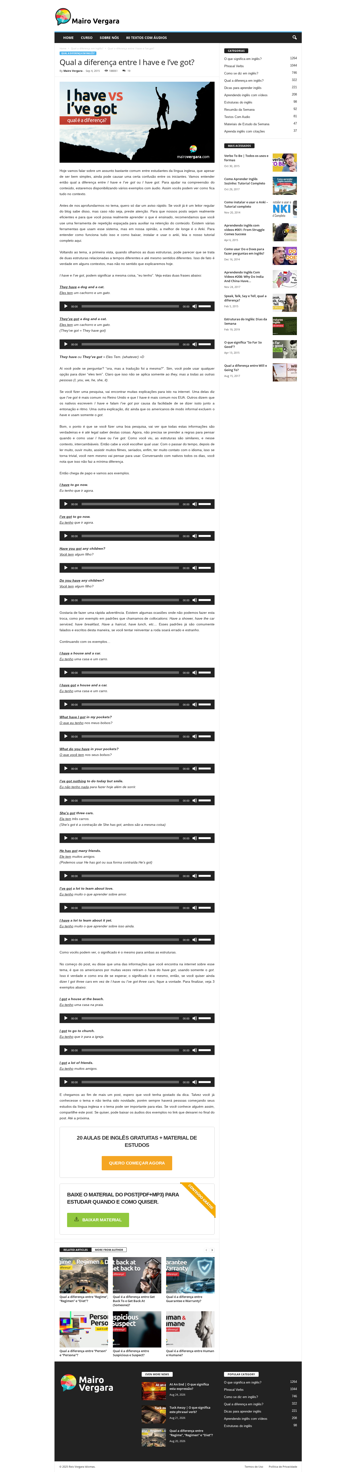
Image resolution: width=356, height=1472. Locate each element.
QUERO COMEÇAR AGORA (137, 1163)
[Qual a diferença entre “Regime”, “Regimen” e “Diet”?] (84, 1275)
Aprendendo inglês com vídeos (246, 95)
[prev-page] (206, 1249)
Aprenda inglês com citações (244, 131)
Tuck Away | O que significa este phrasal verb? (190, 1409)
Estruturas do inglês (238, 102)
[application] (137, 306)
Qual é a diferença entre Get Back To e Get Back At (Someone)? (134, 1301)
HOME (68, 37)
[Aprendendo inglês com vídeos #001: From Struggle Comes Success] (285, 232)
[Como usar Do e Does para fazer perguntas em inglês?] (285, 256)
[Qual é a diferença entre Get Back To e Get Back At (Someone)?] (137, 1275)
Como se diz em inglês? (241, 73)
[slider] (205, 305)
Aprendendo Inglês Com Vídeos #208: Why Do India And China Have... (244, 276)
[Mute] (194, 306)
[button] (294, 37)
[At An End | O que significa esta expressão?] (154, 1391)
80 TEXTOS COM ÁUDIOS (146, 37)
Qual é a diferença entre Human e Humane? (190, 1353)
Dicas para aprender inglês (243, 88)
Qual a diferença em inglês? (87, 48)
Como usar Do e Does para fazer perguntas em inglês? (244, 251)
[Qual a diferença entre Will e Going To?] (285, 372)
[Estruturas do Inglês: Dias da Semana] (285, 326)
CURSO (87, 37)
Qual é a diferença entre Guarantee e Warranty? (184, 1299)
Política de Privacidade (283, 1466)
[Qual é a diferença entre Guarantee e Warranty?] (190, 1275)
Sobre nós (109, 37)
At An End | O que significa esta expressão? (189, 1386)
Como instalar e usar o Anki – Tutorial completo (246, 204)
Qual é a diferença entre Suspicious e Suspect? (131, 1353)
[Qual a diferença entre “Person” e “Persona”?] (84, 1329)
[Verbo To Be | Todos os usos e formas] (285, 163)
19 (128, 71)
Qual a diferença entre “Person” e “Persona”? (83, 1353)
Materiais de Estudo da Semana (246, 124)
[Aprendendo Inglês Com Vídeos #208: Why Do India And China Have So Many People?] (285, 279)
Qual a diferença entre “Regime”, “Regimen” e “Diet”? (84, 1299)
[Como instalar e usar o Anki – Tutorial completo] (285, 209)
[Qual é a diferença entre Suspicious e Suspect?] (137, 1329)
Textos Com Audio (237, 117)
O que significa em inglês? (243, 59)
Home (63, 48)
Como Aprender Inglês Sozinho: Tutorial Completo (244, 181)
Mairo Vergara (73, 71)
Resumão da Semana (239, 109)
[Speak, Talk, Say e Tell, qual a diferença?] (285, 303)
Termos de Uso (254, 1466)
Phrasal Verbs (234, 66)
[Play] (65, 306)
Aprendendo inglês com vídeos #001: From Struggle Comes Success (244, 229)
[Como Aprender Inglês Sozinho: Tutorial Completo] (285, 186)
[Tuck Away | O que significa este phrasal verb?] (154, 1414)
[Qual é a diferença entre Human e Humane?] (190, 1329)
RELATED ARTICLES (75, 1250)
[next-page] (212, 1249)
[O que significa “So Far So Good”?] (285, 349)
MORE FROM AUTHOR (109, 1250)
